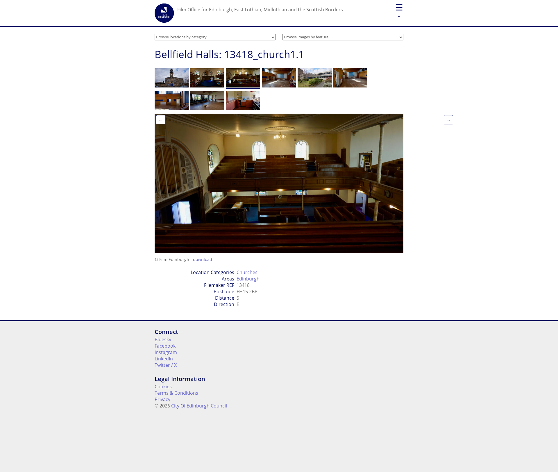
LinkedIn (164, 358)
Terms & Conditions (176, 393)
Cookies (163, 386)
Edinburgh (248, 279)
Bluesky (163, 339)
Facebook (165, 346)
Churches (247, 272)
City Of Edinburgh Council (199, 406)
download (202, 259)
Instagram (166, 352)
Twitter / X (166, 365)
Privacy (162, 399)
